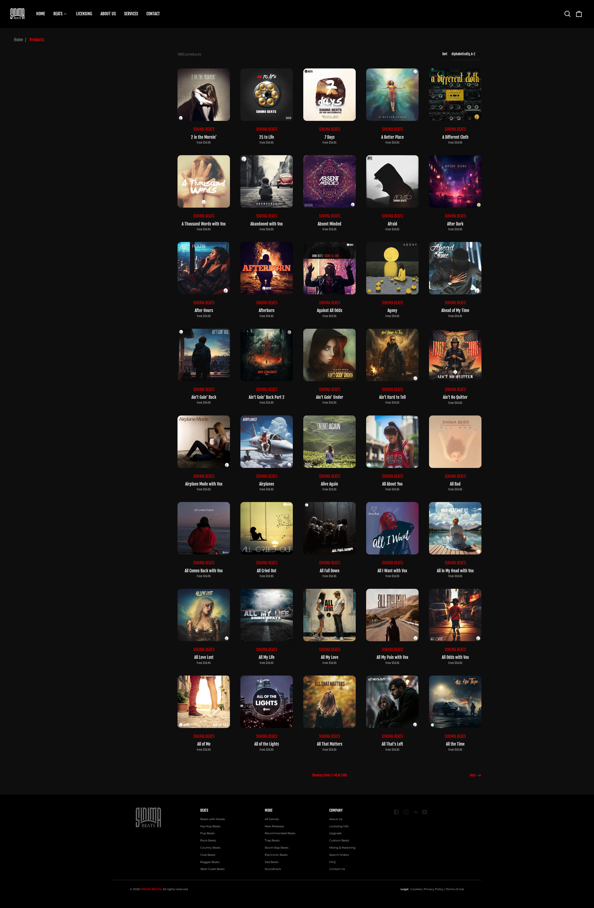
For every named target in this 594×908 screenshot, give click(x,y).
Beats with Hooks (212, 819)
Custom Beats (339, 840)
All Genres (272, 819)
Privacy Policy (434, 889)
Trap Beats (272, 840)
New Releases (274, 826)
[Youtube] (424, 812)
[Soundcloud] (415, 812)
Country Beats (210, 847)
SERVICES (131, 13)
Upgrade (335, 833)
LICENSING (84, 13)
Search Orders (339, 854)
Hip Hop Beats (210, 826)
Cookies (416, 889)
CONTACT (153, 13)
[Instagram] (406, 812)
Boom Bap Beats (276, 847)
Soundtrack (273, 869)
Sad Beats (271, 862)
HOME (40, 13)
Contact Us (337, 869)
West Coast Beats (212, 869)
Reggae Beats (210, 862)
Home (18, 39)
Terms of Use (455, 889)
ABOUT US (108, 13)
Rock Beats (208, 840)
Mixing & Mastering (342, 847)
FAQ (332, 862)
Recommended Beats (280, 833)
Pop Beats (207, 833)
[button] (567, 14)
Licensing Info (339, 826)
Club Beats (207, 854)
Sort (444, 54)
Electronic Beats (276, 854)
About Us (335, 819)
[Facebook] (396, 812)
